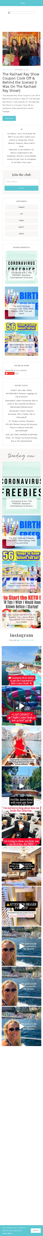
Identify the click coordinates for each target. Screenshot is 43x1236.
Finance (21, 207)
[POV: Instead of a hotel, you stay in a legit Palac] (21, 866)
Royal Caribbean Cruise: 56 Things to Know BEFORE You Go (21, 347)
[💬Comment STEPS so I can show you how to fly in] (21, 826)
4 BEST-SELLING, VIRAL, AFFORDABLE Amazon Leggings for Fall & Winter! (21, 393)
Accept (36, 1230)
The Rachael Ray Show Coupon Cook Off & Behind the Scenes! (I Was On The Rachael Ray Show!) (21, 82)
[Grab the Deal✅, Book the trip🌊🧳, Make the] (21, 1026)
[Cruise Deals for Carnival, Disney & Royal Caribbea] (21, 665)
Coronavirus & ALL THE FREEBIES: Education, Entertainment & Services (21, 275)
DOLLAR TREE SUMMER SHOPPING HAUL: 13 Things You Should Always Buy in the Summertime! (21, 438)
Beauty (21, 227)
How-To (6, 70)
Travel (21, 220)
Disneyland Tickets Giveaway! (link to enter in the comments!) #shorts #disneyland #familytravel (21, 404)
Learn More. (7, 1233)
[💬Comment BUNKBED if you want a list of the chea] (21, 906)
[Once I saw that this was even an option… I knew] (21, 786)
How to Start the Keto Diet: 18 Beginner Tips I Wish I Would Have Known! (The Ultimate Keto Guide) (22, 618)
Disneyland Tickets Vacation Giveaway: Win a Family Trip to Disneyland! (21, 414)
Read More (9, 118)
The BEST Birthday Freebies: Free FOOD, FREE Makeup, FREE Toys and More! (21, 310)
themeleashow (26, 640)
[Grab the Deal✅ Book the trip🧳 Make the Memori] (21, 946)
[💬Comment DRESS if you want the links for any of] (21, 746)
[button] (21, 3)
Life (11, 70)
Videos (21, 234)
